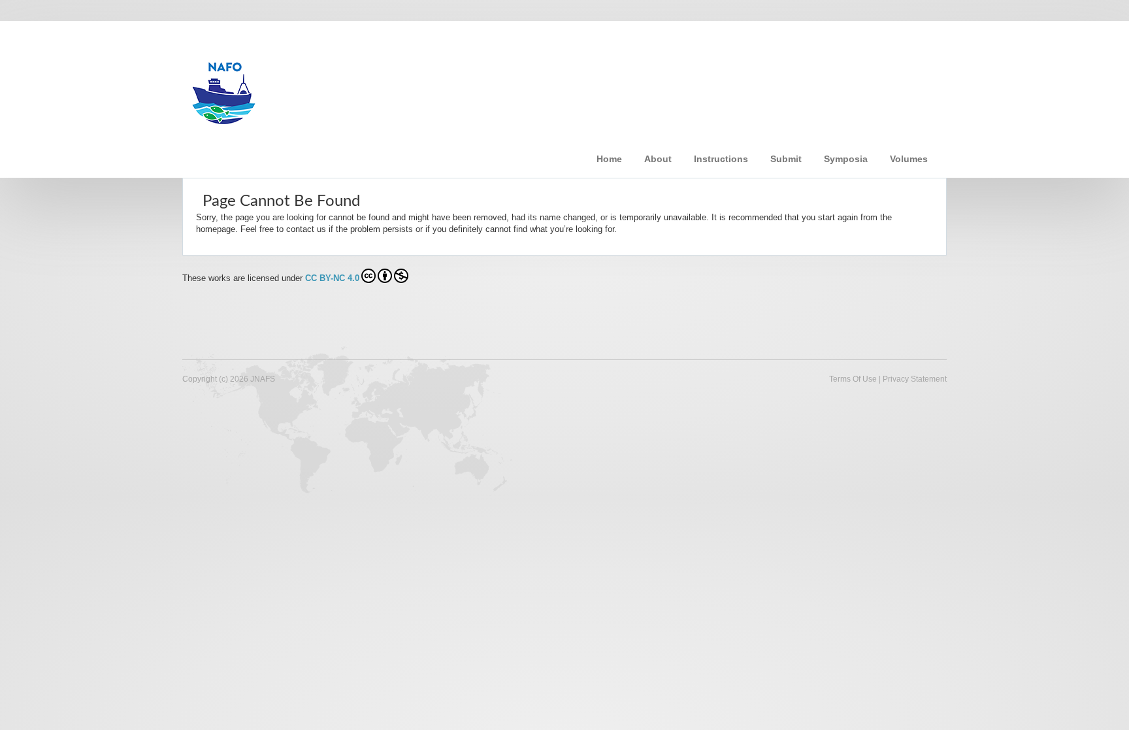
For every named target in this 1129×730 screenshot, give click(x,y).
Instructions (721, 159)
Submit (786, 159)
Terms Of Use (853, 379)
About (658, 159)
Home (609, 159)
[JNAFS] (391, 87)
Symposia (846, 159)
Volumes (909, 159)
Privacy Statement (915, 379)
